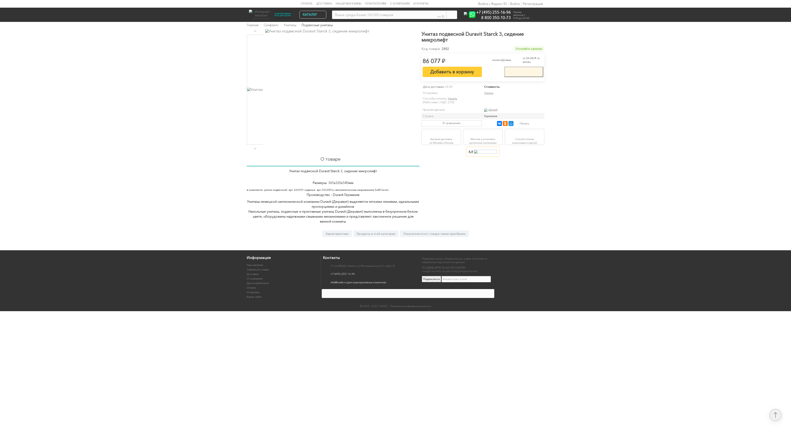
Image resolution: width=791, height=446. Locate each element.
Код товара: (431, 49)
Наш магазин (255, 265)
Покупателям (375, 3)
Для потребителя (258, 283)
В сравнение (451, 123)
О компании (400, 3)
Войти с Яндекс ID (492, 4)
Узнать (488, 93)
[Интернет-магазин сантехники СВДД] (271, 13)
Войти (515, 4)
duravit (493, 110)
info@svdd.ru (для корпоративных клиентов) (358, 282)
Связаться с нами (258, 269)
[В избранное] (493, 71)
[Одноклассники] (505, 123)
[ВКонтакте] (499, 123)
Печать (524, 123)
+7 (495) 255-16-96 (493, 12)
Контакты (421, 3)
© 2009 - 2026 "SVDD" (374, 306)
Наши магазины (348, 3)
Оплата (306, 3)
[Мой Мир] (511, 123)
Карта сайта (254, 296)
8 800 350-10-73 (496, 17)
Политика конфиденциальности (410, 306)
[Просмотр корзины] (537, 15)
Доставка (324, 3)
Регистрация (533, 4)
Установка (253, 292)
